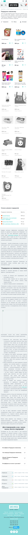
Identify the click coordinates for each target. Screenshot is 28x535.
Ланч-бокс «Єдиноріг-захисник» (19, 128)
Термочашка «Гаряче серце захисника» (6, 83)
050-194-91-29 (14, 523)
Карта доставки (17, 515)
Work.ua (11, 527)
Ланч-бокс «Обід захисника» (5, 128)
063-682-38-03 (14, 524)
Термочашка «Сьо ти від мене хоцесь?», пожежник (20, 83)
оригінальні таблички (13, 235)
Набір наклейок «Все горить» (19, 62)
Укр (4, 1)
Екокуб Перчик (5, 39)
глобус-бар (24, 387)
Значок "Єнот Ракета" (6, 61)
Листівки (22, 476)
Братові (16, 483)
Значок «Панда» (18, 149)
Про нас (6, 512)
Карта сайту (10, 515)
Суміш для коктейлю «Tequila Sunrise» (6, 106)
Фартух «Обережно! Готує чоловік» (20, 106)
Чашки (18, 476)
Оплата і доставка (19, 512)
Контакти (11, 512)
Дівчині (16, 472)
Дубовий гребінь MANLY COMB (7, 150)
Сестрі (26, 472)
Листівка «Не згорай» (6, 172)
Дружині (20, 472)
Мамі (23, 472)
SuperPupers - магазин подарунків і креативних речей (11, 9)
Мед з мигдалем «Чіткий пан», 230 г (20, 40)
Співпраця (21, 513)
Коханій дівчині (21, 483)
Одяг (16, 476)
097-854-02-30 (14, 521)
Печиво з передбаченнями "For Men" (6, 195)
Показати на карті (14, 518)
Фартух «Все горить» (19, 172)
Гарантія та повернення (8, 513)
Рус (2, 1)
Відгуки (16, 513)
